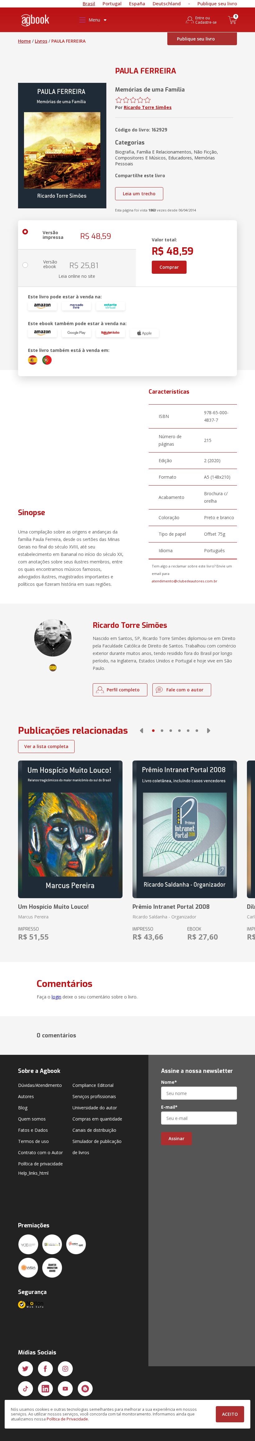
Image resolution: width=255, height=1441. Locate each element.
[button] (141, 730)
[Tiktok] (25, 1388)
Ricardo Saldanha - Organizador (164, 917)
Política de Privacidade (67, 1419)
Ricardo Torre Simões (148, 107)
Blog (22, 1108)
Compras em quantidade (97, 1119)
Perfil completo (123, 690)
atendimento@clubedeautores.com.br (184, 581)
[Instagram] (65, 1368)
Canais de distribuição (94, 1130)
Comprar (169, 267)
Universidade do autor (94, 1108)
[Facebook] (45, 1368)
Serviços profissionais (94, 1096)
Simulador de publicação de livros (97, 1146)
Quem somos (32, 1119)
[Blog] (85, 1388)
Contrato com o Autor (40, 1152)
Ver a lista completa (46, 746)
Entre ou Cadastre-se (206, 20)
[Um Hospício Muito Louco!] (70, 829)
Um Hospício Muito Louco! (53, 907)
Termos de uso (33, 1141)
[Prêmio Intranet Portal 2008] (184, 829)
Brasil (89, 3)
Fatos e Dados (33, 1130)
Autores (26, 1096)
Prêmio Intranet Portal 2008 (171, 907)
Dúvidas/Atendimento (40, 1085)
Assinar (176, 1138)
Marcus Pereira (33, 917)
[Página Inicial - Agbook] (35, 21)
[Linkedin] (45, 1388)
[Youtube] (65, 1388)
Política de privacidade (40, 1164)
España (137, 3)
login (56, 997)
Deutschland (167, 3)
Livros (41, 41)
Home (24, 41)
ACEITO (230, 1414)
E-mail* (169, 1107)
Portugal (112, 3)
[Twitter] (25, 1368)
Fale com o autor (184, 690)
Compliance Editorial (93, 1085)
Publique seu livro (217, 3)
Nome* (169, 1082)
